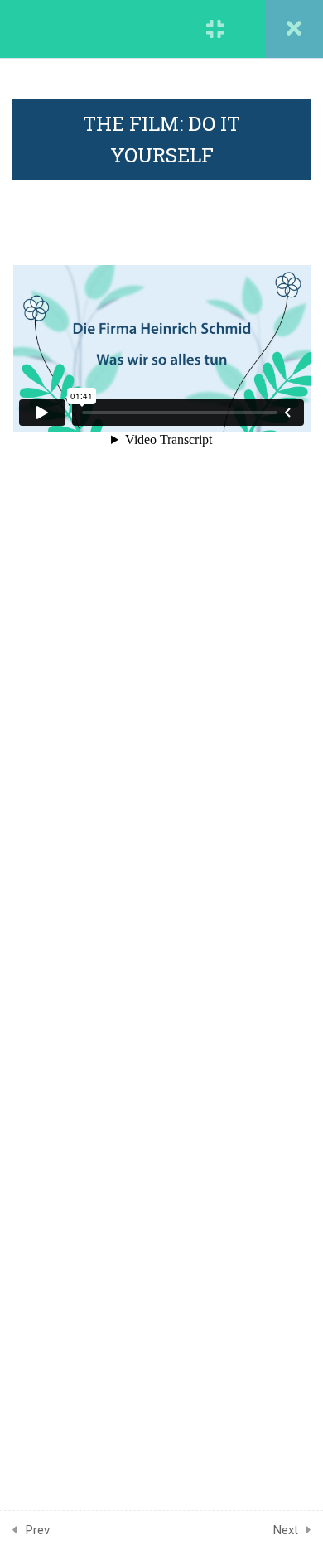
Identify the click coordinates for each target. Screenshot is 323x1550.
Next (285, 1530)
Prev (38, 1530)
